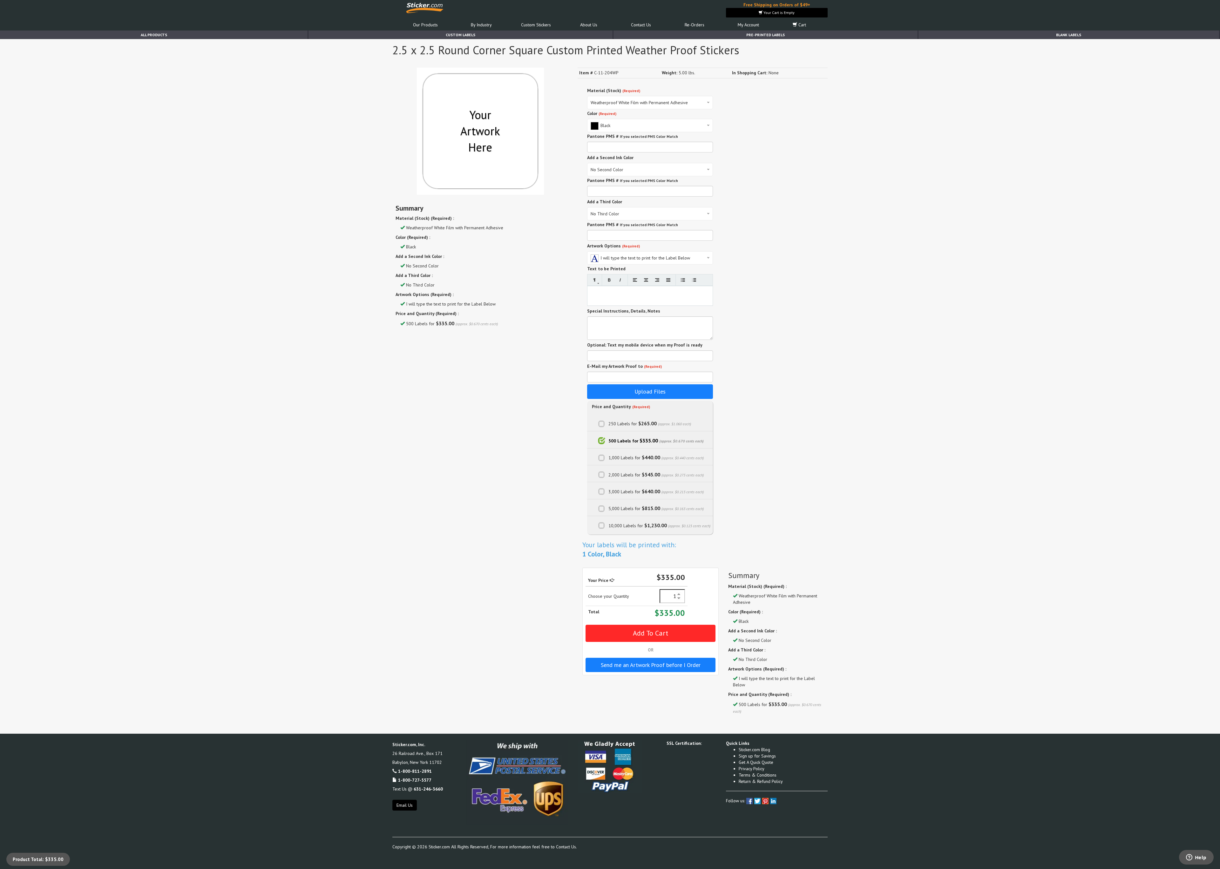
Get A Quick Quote (756, 762)
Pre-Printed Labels (765, 34)
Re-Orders (694, 25)
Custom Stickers (536, 25)
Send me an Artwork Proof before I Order (651, 665)
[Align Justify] (668, 280)
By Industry (481, 25)
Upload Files (650, 391)
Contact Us (641, 25)
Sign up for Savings (757, 756)
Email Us (404, 805)
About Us (588, 25)
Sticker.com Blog (754, 749)
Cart (801, 25)
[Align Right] (657, 280)
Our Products (425, 25)
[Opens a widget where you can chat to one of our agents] (1196, 858)
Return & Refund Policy (761, 781)
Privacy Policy (751, 768)
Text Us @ (417, 789)
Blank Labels (1068, 34)
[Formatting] (594, 280)
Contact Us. (566, 847)
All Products (154, 34)
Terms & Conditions (757, 775)
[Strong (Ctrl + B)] (609, 280)
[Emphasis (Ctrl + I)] (620, 280)
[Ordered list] (694, 280)
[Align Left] (634, 280)
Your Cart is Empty (778, 12)
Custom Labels (460, 34)
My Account (748, 25)
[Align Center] (646, 280)
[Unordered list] (682, 280)
